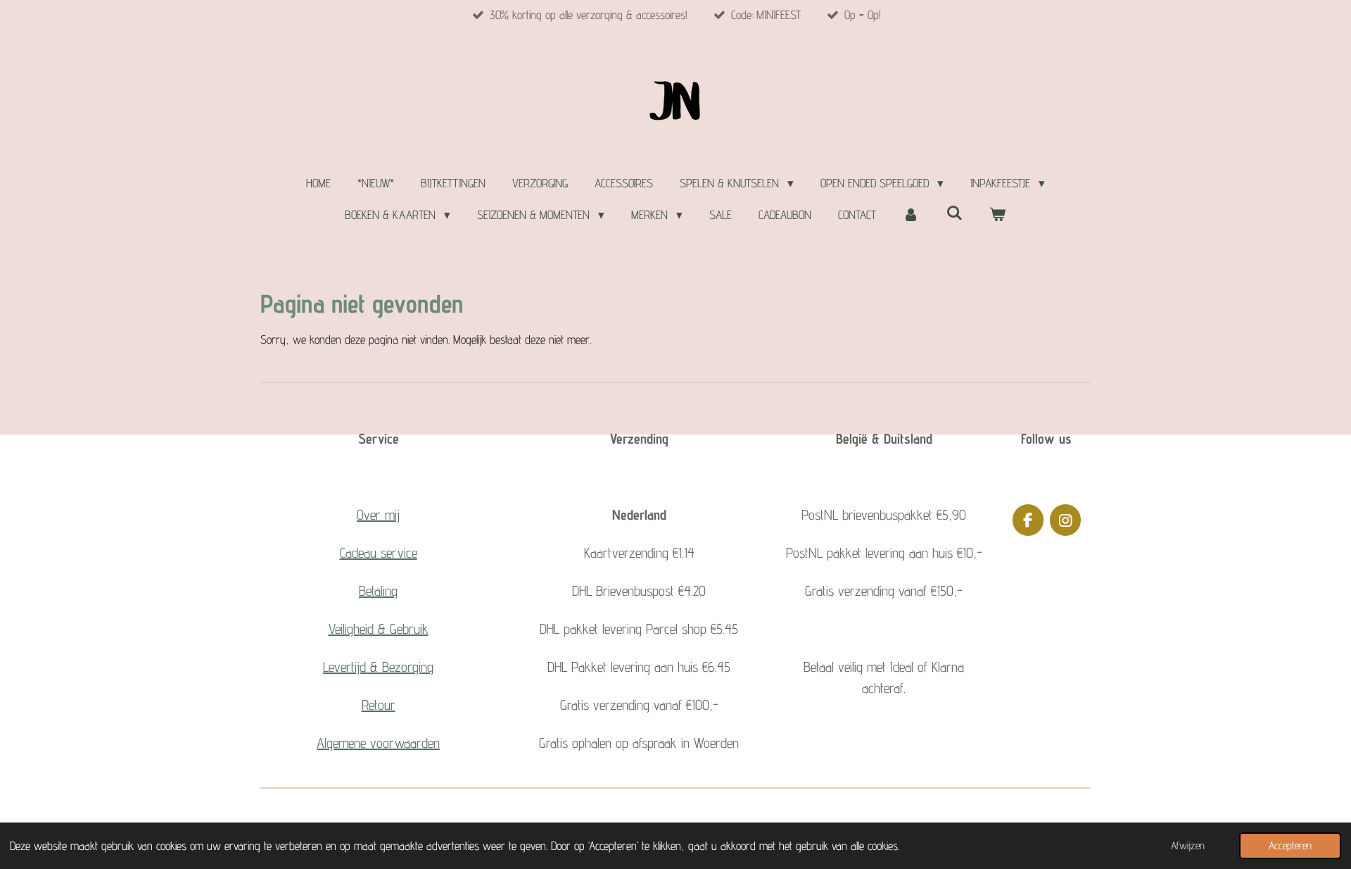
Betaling (378, 590)
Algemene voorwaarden (378, 742)
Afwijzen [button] (1188, 845)
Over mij (378, 514)
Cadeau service (378, 552)
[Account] (911, 215)
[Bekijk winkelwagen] (997, 215)
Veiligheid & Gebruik (379, 628)
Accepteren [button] (1290, 845)
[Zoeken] (954, 213)
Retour (378, 704)
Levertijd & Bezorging (378, 666)
